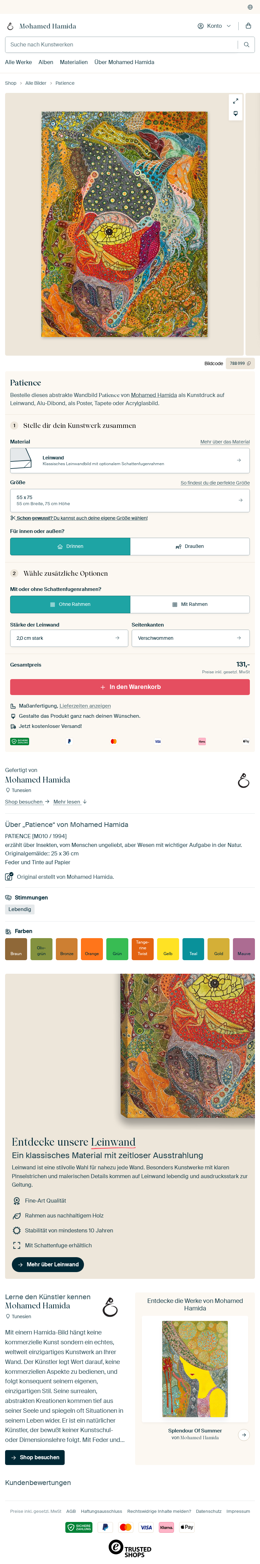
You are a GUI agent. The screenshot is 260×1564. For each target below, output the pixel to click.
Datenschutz (208, 1511)
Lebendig (19, 909)
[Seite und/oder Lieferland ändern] (250, 7)
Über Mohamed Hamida (124, 62)
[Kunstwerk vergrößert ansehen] (235, 101)
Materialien (74, 62)
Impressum (238, 1511)
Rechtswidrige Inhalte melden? (159, 1511)
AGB (71, 1511)
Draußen (194, 546)
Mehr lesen (67, 801)
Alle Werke (18, 62)
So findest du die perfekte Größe (215, 483)
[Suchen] (246, 44)
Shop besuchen (24, 801)
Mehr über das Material (225, 442)
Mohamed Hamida (47, 26)
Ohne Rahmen (74, 604)
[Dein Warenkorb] (248, 26)
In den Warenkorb (135, 687)
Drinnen (74, 546)
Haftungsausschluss (101, 1511)
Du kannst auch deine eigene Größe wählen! (82, 518)
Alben (46, 62)
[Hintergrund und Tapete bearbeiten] (235, 113)
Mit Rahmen (194, 604)
